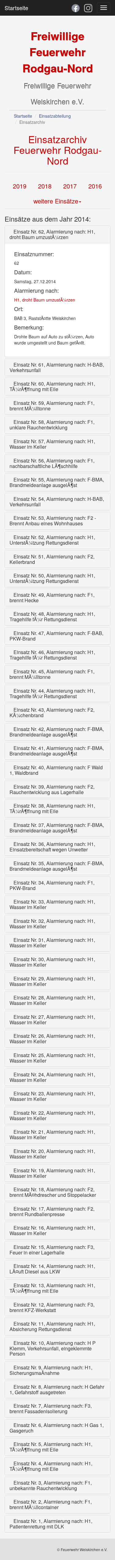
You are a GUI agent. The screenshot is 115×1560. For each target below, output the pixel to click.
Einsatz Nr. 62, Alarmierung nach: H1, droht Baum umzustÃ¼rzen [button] (52, 234)
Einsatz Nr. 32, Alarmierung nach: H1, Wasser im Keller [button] (52, 923)
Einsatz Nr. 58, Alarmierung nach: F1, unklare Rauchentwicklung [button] (52, 424)
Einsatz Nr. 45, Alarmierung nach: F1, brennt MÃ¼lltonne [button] (52, 674)
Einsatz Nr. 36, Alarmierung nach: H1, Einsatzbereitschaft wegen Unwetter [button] (52, 846)
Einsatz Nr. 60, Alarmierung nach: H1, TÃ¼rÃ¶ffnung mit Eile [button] (52, 386)
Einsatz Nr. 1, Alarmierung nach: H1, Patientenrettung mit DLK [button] (51, 1523)
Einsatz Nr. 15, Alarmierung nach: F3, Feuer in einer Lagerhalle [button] (52, 1249)
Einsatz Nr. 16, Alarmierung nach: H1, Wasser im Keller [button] (52, 1230)
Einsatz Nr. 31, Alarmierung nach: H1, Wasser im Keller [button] (52, 942)
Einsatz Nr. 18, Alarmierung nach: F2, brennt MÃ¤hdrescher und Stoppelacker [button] (53, 1192)
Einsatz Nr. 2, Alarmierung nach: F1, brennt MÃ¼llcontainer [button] (51, 1504)
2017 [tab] (70, 185)
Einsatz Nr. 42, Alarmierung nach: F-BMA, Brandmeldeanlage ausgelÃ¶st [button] (57, 731)
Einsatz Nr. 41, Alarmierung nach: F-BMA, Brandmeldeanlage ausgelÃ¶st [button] (57, 750)
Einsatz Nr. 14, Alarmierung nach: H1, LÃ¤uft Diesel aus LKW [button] (52, 1268)
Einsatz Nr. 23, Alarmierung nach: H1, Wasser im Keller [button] (52, 1096)
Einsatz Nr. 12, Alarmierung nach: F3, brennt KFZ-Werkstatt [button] (52, 1307)
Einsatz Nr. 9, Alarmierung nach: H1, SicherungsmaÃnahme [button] (51, 1370)
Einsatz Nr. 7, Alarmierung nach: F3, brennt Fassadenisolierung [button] (51, 1408)
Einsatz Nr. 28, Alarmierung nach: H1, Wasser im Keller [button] (52, 1000)
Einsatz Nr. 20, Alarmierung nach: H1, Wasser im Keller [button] (52, 1153)
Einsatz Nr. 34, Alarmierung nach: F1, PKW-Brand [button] (52, 885)
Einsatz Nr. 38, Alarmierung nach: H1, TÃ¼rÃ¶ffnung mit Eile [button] (52, 808)
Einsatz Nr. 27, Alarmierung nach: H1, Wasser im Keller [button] (52, 1019)
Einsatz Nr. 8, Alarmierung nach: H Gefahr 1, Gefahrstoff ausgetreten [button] (57, 1389)
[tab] (57, 234)
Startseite (16, 8)
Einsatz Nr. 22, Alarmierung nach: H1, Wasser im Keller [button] (52, 1115)
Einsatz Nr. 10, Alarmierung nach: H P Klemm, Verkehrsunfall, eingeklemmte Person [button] (53, 1348)
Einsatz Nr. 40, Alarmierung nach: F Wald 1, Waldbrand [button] (56, 770)
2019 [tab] (19, 185)
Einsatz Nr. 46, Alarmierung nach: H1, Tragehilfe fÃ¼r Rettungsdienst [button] (52, 655)
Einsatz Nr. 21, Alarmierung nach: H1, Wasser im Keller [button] (52, 1134)
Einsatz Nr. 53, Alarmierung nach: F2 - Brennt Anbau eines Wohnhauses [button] (53, 520)
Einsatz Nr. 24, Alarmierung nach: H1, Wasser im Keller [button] (52, 1077)
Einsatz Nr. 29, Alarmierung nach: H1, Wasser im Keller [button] (52, 981)
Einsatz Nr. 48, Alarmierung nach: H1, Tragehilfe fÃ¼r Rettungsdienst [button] (52, 616)
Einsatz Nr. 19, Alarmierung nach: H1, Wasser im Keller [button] (52, 1173)
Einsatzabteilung (55, 116)
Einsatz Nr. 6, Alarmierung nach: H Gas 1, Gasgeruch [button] (57, 1427)
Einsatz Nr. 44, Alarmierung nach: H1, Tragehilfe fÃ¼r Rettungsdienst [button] (52, 693)
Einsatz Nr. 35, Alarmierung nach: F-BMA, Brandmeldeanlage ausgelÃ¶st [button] (57, 866)
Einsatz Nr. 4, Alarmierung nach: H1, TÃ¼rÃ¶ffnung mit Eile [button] (51, 1466)
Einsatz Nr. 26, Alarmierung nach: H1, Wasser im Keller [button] (52, 1038)
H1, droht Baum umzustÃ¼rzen (44, 300)
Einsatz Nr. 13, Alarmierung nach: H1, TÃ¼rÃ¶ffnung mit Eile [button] (52, 1288)
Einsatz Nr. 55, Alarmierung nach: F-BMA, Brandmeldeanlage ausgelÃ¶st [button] (57, 482)
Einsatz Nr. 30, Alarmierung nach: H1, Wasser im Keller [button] (52, 962)
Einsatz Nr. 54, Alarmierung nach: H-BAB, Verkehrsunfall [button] (57, 501)
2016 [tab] (95, 185)
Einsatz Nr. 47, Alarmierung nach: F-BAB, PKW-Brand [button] (56, 636)
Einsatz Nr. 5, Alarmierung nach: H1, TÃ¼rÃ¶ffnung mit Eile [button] (51, 1446)
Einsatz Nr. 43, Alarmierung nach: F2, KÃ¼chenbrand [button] (52, 712)
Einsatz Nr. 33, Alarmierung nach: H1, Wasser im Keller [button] (52, 904)
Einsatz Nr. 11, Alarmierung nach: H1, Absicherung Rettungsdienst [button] (52, 1326)
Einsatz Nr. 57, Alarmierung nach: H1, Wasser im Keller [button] (52, 444)
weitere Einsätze (55, 200)
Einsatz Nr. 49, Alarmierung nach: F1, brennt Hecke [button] (52, 597)
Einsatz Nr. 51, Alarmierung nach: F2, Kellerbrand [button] (52, 559)
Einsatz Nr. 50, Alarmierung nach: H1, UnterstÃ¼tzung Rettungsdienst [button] (52, 578)
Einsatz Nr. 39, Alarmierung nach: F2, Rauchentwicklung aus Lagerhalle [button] (52, 789)
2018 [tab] (45, 185)
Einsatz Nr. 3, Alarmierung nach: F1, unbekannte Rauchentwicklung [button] (51, 1485)
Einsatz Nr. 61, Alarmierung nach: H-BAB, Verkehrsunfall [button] (57, 367)
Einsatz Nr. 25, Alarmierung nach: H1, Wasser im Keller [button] (52, 1058)
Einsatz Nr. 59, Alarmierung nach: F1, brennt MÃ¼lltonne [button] (52, 405)
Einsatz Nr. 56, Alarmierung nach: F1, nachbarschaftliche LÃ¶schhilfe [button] (52, 463)
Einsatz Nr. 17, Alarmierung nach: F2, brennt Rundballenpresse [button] (52, 1211)
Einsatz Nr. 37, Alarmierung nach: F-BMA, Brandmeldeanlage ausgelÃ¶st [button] (57, 827)
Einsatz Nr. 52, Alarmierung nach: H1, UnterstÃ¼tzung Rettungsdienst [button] (52, 540)
